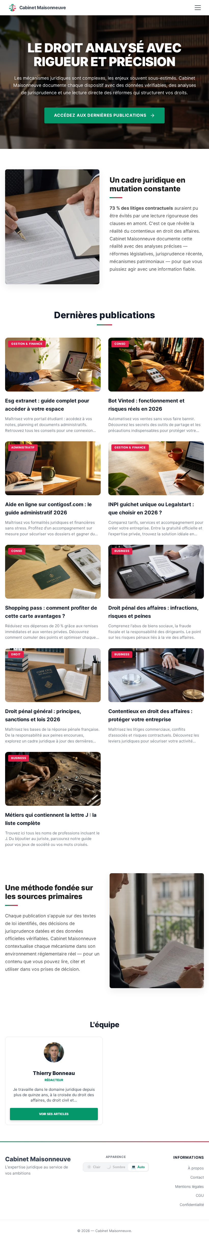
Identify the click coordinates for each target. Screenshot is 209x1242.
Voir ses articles (54, 1114)
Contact (197, 1177)
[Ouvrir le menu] (198, 7)
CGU (200, 1195)
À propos (196, 1168)
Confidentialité (192, 1204)
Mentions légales (189, 1186)
